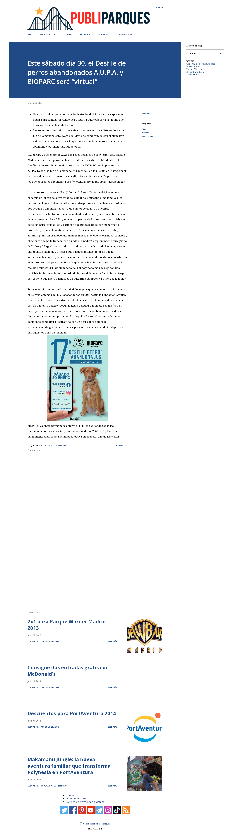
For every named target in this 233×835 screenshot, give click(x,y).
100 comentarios (50, 687)
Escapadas (103, 34)
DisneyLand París (195, 71)
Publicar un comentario (54, 785)
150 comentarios (50, 641)
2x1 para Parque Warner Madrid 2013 (67, 624)
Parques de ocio (47, 34)
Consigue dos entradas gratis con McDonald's (68, 670)
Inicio (29, 34)
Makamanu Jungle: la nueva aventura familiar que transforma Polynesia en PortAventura (69, 766)
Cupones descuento (125, 34)
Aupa (144, 129)
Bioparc (145, 132)
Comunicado (147, 136)
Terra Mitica (192, 74)
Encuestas (67, 34)
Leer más (112, 641)
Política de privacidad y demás (85, 801)
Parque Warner (194, 69)
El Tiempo (85, 34)
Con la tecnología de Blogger (96, 823)
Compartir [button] (147, 113)
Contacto (72, 795)
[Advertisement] (89, 570)
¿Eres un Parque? (77, 798)
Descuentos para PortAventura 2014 (72, 713)
